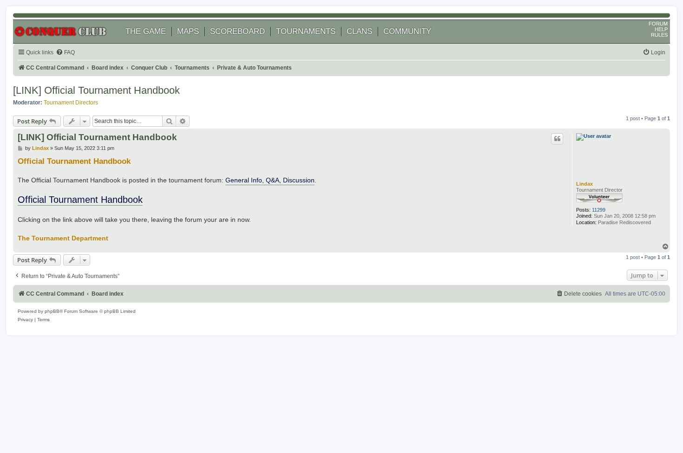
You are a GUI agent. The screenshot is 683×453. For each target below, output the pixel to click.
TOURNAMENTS (305, 31)
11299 (598, 210)
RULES (659, 35)
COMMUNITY (407, 31)
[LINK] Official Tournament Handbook (96, 90)
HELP (661, 29)
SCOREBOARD (237, 31)
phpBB (52, 311)
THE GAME (145, 31)
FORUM (658, 23)
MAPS (188, 31)
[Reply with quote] (557, 138)
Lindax (584, 184)
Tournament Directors (71, 102)
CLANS (359, 31)
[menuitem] (65, 52)
